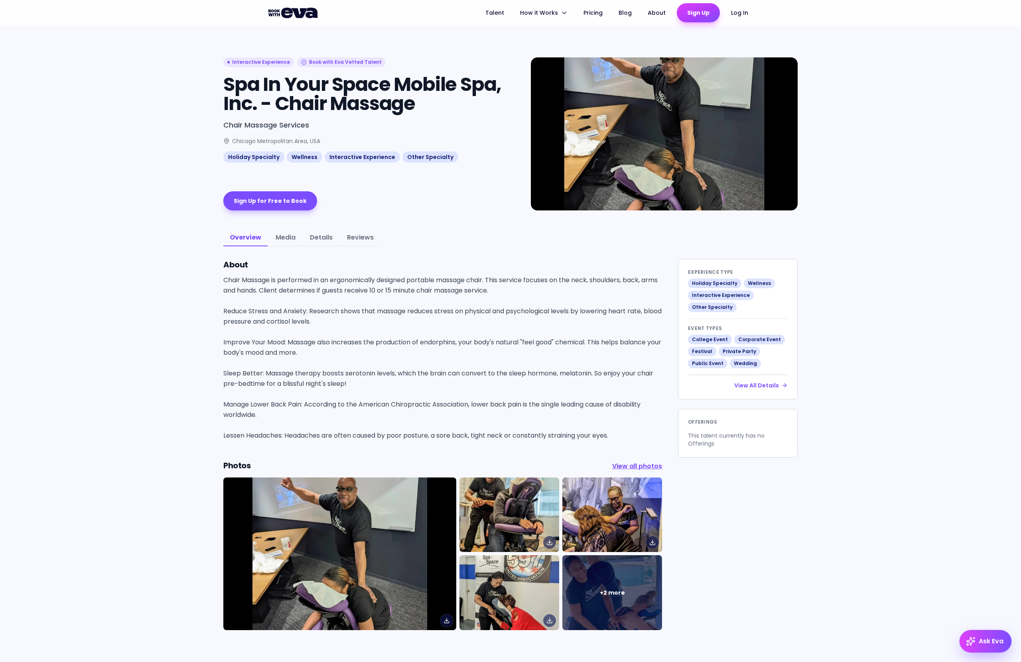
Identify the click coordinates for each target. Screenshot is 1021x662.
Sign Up (698, 13)
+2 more (612, 593)
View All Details (756, 385)
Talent (494, 13)
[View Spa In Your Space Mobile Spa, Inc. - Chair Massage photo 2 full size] (612, 514)
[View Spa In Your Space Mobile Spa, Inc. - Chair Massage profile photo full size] (339, 553)
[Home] (294, 12)
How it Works (539, 13)
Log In (739, 13)
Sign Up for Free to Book (270, 201)
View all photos (637, 466)
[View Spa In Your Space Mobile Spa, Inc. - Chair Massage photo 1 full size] (509, 514)
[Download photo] (446, 620)
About (657, 13)
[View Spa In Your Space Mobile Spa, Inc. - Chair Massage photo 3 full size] (509, 592)
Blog (625, 13)
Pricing (593, 13)
